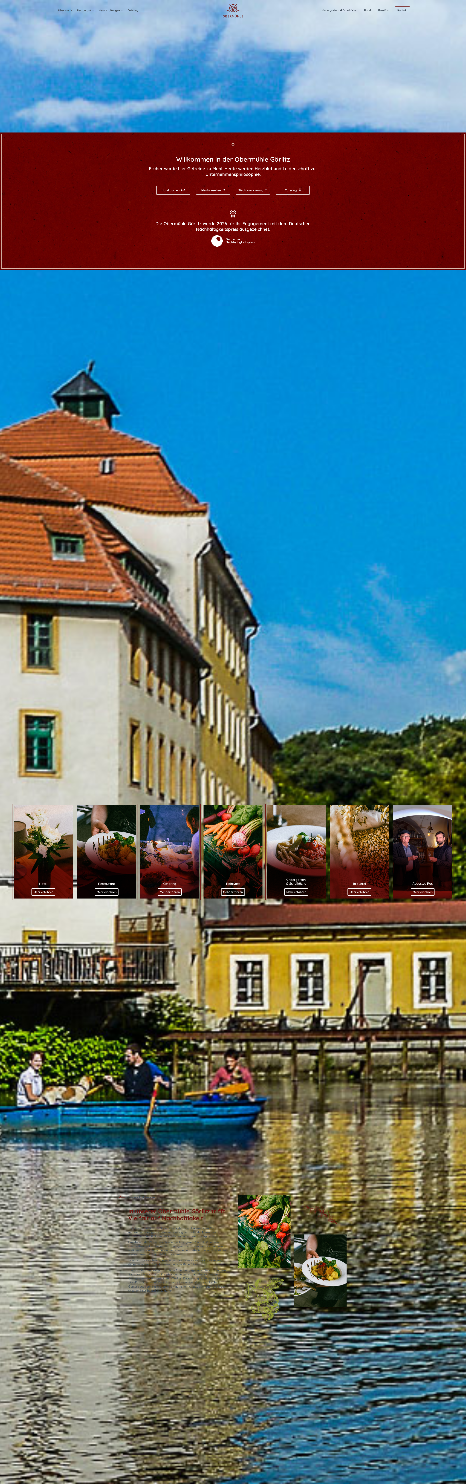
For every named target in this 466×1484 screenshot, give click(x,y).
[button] (65, 10)
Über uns (63, 10)
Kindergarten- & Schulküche (339, 10)
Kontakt (402, 10)
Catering (133, 10)
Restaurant (84, 10)
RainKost (384, 10)
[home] (233, 10)
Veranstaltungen (109, 10)
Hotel (367, 10)
